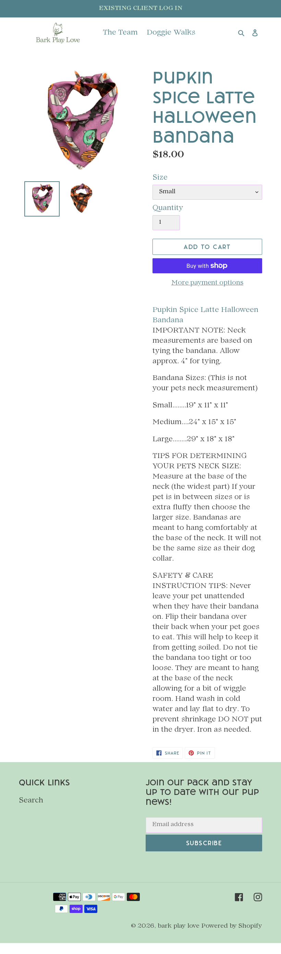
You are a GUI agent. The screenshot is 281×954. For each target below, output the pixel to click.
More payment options (207, 283)
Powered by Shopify (231, 926)
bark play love (178, 926)
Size (160, 177)
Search (31, 800)
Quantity (167, 208)
